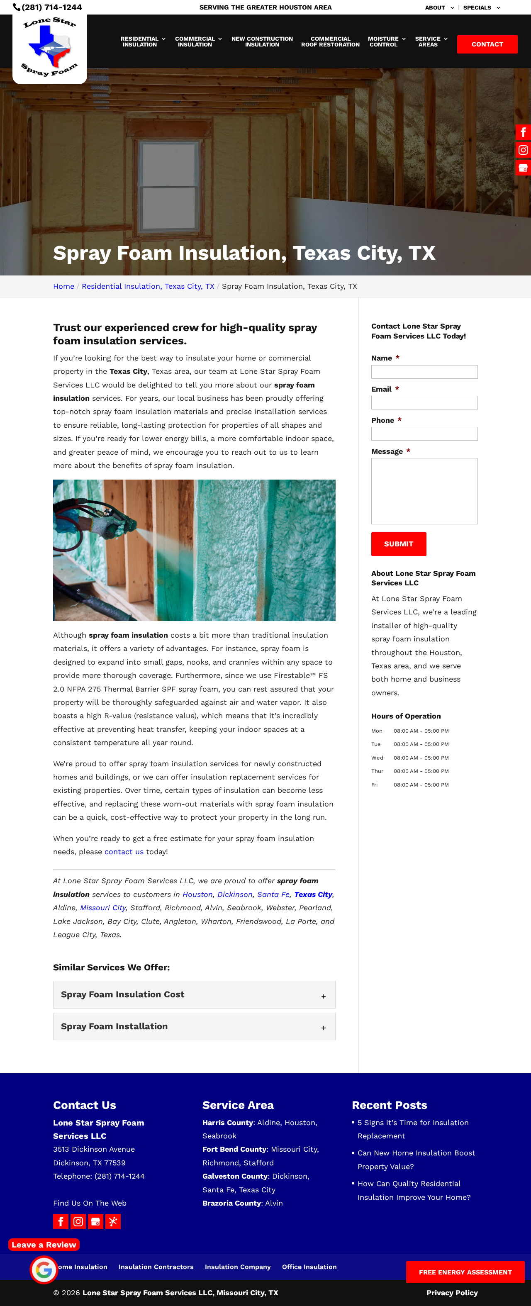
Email (385, 389)
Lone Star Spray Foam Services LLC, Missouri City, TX (180, 1292)
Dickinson (235, 894)
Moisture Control (383, 42)
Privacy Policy (452, 1292)
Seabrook (219, 1135)
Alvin (274, 1203)
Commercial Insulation (195, 42)
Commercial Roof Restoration (330, 42)
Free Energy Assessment (465, 1272)
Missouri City (103, 907)
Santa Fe (273, 894)
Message (391, 451)
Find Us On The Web (90, 1203)
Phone (386, 420)
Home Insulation (80, 1267)
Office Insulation (309, 1267)
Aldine (268, 1122)
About (435, 8)
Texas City (257, 1189)
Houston (198, 894)
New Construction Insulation (262, 42)
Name (385, 357)
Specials (477, 8)
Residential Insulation (139, 42)
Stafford (259, 1162)
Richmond (220, 1162)
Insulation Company (238, 1267)
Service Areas (428, 42)
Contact (487, 44)
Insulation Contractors (156, 1267)
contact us (124, 851)
